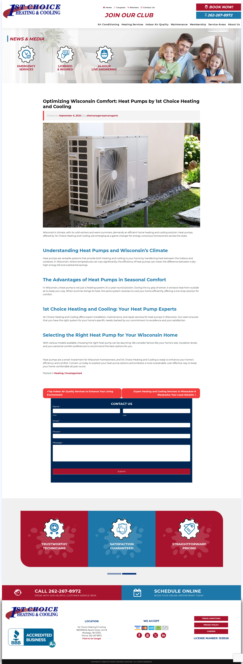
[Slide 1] (114, 574)
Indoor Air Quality (157, 24)
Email (56, 420)
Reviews (134, 7)
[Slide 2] (129, 574)
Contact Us (149, 7)
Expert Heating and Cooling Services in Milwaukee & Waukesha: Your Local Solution (165, 393)
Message (58, 442)
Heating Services (132, 24)
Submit (121, 471)
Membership (198, 24)
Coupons (121, 7)
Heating (59, 373)
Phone (57, 431)
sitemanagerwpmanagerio (102, 115)
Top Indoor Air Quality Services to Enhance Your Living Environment (80, 393)
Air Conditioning (108, 24)
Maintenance (179, 24)
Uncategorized (73, 373)
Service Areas (217, 24)
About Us (234, 24)
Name (57, 406)
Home (108, 7)
